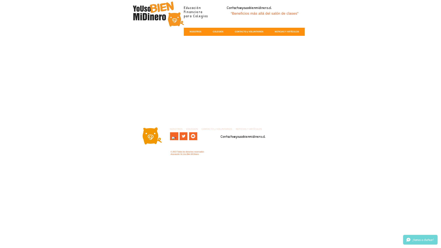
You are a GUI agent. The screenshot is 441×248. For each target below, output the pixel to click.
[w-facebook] (174, 139)
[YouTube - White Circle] (193, 136)
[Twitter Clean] (183, 136)
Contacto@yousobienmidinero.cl (249, 7)
